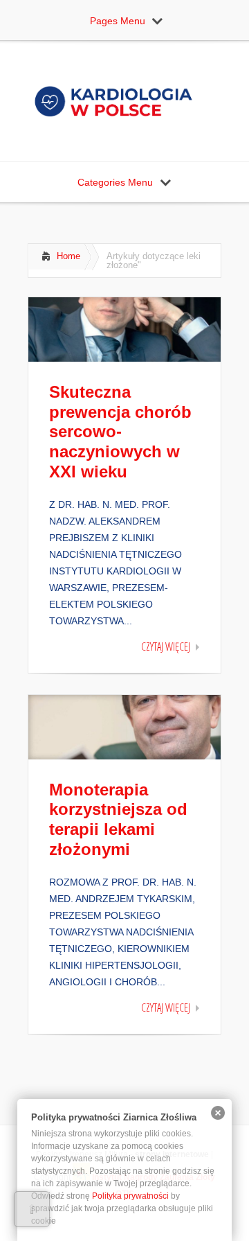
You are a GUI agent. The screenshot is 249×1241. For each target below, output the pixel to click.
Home (68, 256)
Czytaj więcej (165, 646)
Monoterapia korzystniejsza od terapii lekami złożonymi (118, 819)
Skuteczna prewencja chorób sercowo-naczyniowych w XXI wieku (120, 431)
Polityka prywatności (130, 1196)
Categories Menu (115, 182)
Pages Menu (117, 20)
